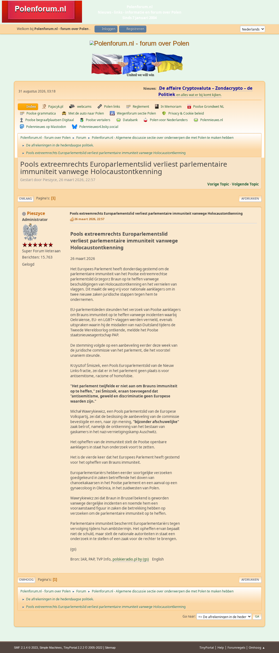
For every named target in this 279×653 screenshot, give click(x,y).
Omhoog (26, 579)
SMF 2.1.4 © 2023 (26, 647)
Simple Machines (51, 647)
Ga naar (189, 616)
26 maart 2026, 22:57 (89, 219)
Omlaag (25, 198)
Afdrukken (250, 198)
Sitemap (110, 647)
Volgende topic (245, 184)
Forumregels (236, 647)
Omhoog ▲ (257, 647)
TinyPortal (206, 647)
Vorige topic (218, 184)
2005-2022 (95, 647)
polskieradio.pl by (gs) (131, 559)
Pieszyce (36, 213)
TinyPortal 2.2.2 (73, 647)
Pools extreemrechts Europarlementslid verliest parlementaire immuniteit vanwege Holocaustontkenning (156, 213)
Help (220, 647)
